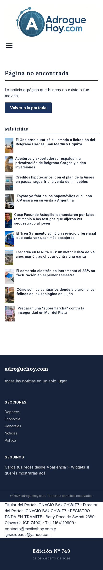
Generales (13, 426)
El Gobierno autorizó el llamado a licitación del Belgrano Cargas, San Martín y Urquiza (55, 142)
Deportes (12, 412)
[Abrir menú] (9, 45)
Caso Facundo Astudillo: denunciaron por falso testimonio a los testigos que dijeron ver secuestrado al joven (54, 219)
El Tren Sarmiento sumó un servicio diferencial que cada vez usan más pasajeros (56, 235)
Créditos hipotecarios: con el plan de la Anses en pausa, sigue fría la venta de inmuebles (55, 179)
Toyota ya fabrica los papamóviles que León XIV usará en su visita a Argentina (54, 198)
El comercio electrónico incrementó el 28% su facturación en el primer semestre (55, 273)
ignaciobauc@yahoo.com (28, 534)
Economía (12, 419)
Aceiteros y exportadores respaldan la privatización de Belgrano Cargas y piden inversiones (50, 162)
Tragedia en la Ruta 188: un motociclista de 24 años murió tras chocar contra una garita (55, 254)
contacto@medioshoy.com (29, 528)
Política (10, 440)
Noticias (11, 433)
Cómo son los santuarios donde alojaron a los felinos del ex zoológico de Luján (56, 291)
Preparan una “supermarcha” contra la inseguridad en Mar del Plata (51, 310)
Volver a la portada (28, 107)
